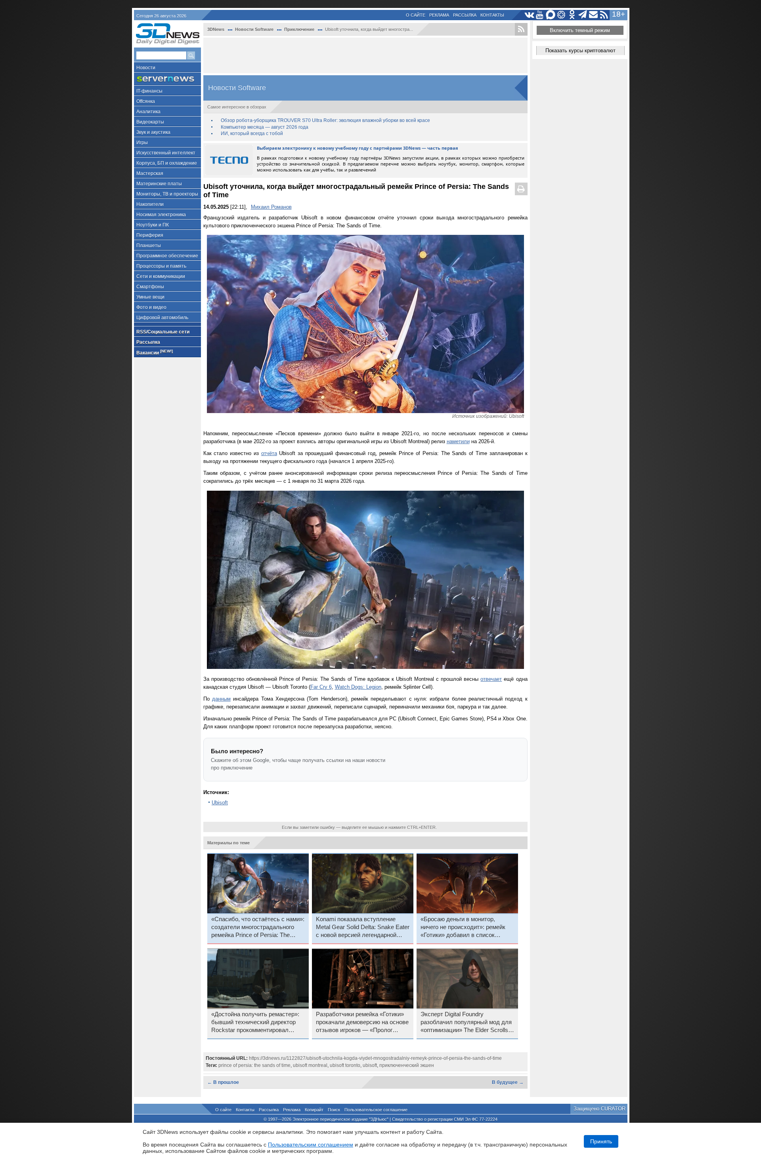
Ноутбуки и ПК (152, 225)
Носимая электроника (161, 214)
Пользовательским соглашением (310, 1144)
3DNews (215, 29)
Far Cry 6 (321, 687)
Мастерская (149, 173)
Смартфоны (150, 287)
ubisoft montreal (310, 1065)
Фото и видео (151, 307)
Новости (145, 67)
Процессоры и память (161, 266)
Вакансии (154, 352)
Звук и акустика (153, 132)
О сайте (415, 15)
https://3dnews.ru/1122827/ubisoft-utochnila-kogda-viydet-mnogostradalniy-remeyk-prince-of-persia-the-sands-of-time (375, 1058)
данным (221, 699)
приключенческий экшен (406, 1065)
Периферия (149, 235)
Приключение (299, 29)
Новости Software (254, 29)
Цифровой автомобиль (162, 317)
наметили (458, 441)
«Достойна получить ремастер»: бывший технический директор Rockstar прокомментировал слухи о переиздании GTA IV (255, 1022)
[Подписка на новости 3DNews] (593, 15)
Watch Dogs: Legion (358, 687)
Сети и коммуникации (160, 276)
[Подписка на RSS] (604, 15)
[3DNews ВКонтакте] (529, 15)
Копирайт (314, 1109)
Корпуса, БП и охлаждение (166, 163)
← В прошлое (223, 1082)
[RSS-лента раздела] (521, 29)
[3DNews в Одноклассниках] (572, 15)
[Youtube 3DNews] (540, 15)
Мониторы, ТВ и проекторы (167, 194)
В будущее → (508, 1082)
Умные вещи (150, 297)
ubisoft (370, 1065)
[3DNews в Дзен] (561, 15)
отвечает (491, 679)
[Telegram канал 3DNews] (582, 15)
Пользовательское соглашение (375, 1109)
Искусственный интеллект (165, 153)
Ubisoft (220, 803)
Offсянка (145, 101)
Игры (142, 142)
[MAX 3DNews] (550, 15)
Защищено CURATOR (599, 1109)
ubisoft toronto (345, 1065)
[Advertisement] (365, 55)
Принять (601, 1141)
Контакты (492, 15)
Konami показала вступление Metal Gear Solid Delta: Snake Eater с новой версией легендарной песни (362, 927)
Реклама (439, 15)
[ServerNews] (167, 79)
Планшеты (148, 245)
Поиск (334, 1109)
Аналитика (148, 111)
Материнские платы (159, 184)
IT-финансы (149, 91)
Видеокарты (150, 122)
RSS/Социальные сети (162, 332)
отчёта (269, 453)
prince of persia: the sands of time (254, 1065)
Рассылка (464, 15)
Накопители (150, 204)
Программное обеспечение (167, 256)
